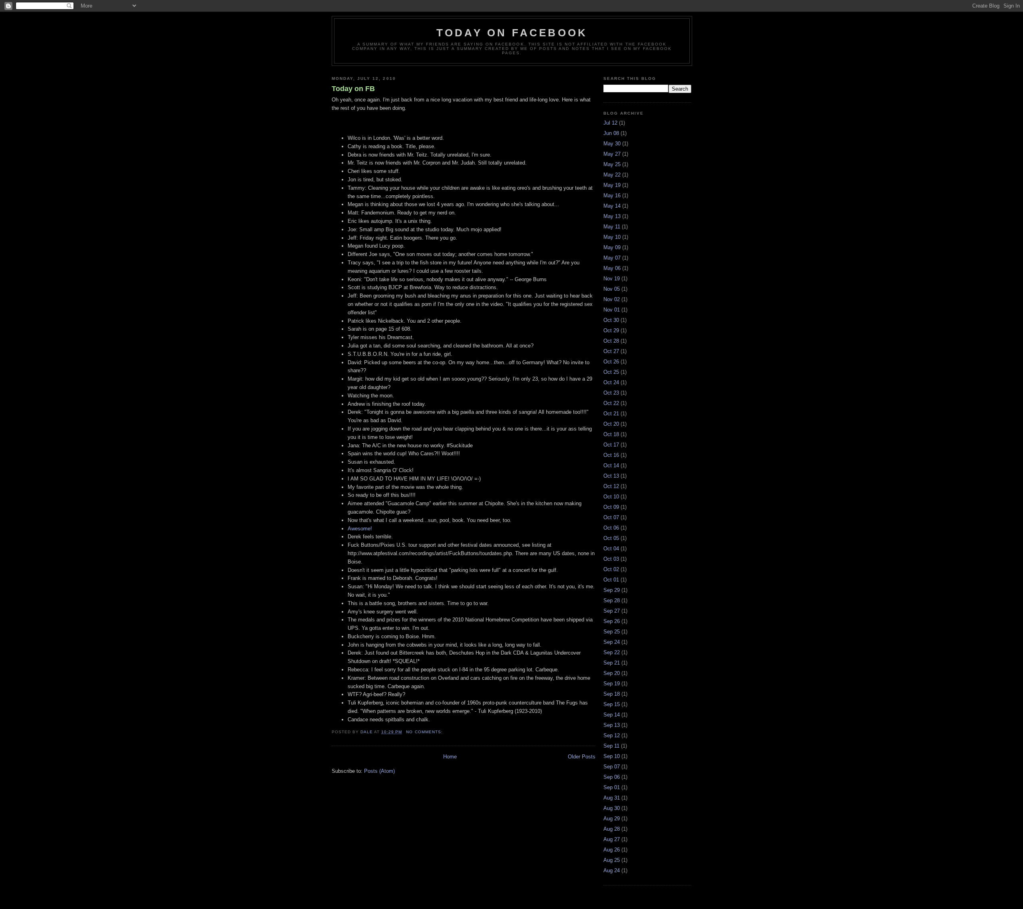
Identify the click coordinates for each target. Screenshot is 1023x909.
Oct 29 (611, 330)
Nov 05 (611, 289)
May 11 (611, 227)
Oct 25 (611, 372)
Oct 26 (611, 362)
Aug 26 (611, 850)
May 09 (612, 247)
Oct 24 (611, 382)
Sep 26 (611, 621)
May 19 (612, 185)
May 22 (612, 175)
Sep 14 (611, 715)
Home (450, 757)
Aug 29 (611, 819)
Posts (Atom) (379, 771)
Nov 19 (611, 279)
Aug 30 (611, 808)
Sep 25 (611, 632)
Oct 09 (611, 507)
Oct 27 (611, 351)
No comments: (425, 732)
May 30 (612, 144)
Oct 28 (611, 341)
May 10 (612, 237)
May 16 (612, 195)
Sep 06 (611, 777)
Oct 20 (611, 424)
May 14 (612, 206)
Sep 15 (611, 704)
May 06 (612, 268)
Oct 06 (611, 528)
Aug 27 (611, 839)
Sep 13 (611, 725)
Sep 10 (611, 756)
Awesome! (360, 529)
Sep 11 (611, 746)
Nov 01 (611, 310)
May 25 (612, 164)
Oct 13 (611, 476)
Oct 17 (611, 445)
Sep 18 (611, 694)
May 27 (612, 154)
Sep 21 (611, 663)
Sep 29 (611, 590)
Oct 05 (611, 538)
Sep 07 (611, 767)
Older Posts (581, 757)
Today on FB (353, 89)
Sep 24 (611, 642)
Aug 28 (611, 829)
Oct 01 (611, 580)
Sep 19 (611, 684)
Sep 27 (611, 611)
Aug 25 (611, 860)
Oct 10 (611, 497)
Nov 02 (611, 299)
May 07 (612, 258)
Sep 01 (611, 787)
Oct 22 (611, 403)
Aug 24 (611, 870)
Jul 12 (610, 123)
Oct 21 (611, 414)
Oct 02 (611, 569)
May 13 (612, 216)
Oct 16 (611, 455)
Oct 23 (611, 393)
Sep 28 (611, 600)
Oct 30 (611, 320)
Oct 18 (611, 434)
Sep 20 (611, 673)
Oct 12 (611, 486)
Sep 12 (611, 735)
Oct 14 (611, 465)
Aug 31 (611, 798)
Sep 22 (611, 652)
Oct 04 (611, 549)
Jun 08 (611, 133)
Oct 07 (611, 517)
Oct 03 (611, 559)
